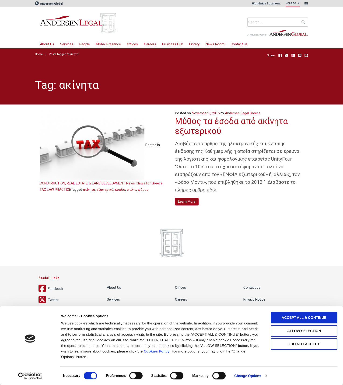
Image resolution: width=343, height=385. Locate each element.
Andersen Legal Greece (243, 113)
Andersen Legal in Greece (110, 20)
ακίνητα (89, 189)
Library (194, 44)
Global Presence (108, 44)
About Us (47, 44)
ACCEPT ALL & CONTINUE (304, 318)
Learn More (187, 201)
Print (306, 56)
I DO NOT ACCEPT (304, 344)
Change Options (247, 376)
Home (39, 54)
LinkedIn (293, 56)
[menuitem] (67, 44)
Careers (150, 44)
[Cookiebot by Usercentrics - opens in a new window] (30, 375)
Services (66, 44)
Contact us (239, 44)
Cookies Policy (157, 351)
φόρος (143, 189)
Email (299, 56)
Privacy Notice (254, 299)
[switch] (136, 375)
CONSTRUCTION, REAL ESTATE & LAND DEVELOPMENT (82, 183)
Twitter (286, 56)
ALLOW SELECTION (304, 331)
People (84, 44)
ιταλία (131, 189)
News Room (215, 44)
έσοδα (120, 189)
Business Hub (172, 44)
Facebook (280, 56)
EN (306, 3)
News (130, 183)
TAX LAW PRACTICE (55, 189)
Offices (132, 44)
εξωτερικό (105, 189)
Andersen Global (51, 3)
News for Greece (149, 183)
